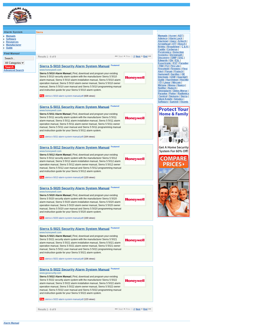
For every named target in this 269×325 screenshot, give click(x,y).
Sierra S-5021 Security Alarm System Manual (74, 229)
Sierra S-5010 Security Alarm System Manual (74, 66)
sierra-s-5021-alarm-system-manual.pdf (64, 258)
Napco (181, 85)
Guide (161, 79)
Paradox (162, 93)
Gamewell (163, 74)
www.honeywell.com (50, 70)
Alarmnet (163, 41)
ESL (177, 60)
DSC (181, 57)
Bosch (182, 44)
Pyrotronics (164, 52)
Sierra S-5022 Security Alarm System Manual (74, 269)
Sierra (184, 96)
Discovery (164, 57)
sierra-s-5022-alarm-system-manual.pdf (64, 299)
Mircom (176, 82)
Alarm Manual (11, 323)
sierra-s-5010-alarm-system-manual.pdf (64, 96)
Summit (174, 101)
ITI (160, 82)
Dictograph (176, 55)
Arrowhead (164, 44)
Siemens (174, 96)
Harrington (172, 79)
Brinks (161, 46)
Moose (172, 85)
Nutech (172, 88)
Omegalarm (164, 90)
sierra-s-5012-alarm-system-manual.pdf (64, 177)
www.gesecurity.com (50, 273)
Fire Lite (175, 66)
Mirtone (162, 85)
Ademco (162, 38)
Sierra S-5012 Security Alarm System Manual (74, 147)
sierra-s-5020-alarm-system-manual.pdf (64, 218)
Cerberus (172, 49)
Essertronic (164, 63)
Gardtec (175, 74)
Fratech (178, 71)
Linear (167, 82)
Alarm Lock (175, 38)
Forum (169, 71)
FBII (161, 66)
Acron (172, 35)
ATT (174, 44)
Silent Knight (165, 99)
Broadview (173, 46)
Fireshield (163, 68)
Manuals (162, 35)
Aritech (182, 41)
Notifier (162, 88)
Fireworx (176, 68)
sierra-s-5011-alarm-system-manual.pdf (64, 136)
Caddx (161, 49)
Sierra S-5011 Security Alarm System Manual (74, 107)
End (145, 56)
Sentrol (163, 96)
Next (138, 56)
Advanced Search (14, 70)
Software (163, 101)
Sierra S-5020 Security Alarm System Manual (74, 188)
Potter (172, 93)
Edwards (163, 60)
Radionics (183, 93)
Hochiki (184, 79)
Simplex (178, 99)
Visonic (184, 101)
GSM (172, 77)
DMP (174, 57)
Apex (173, 41)
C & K (185, 46)
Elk (171, 60)
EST (175, 63)
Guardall (182, 77)
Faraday (183, 63)
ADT (180, 35)
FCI (167, 66)
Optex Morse (180, 90)
